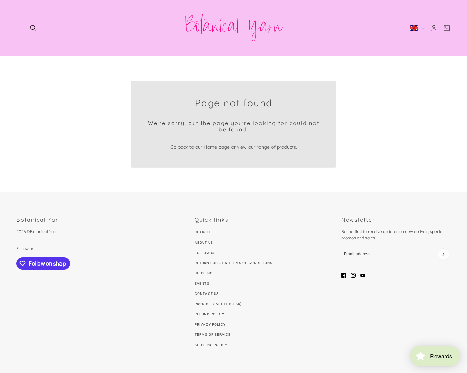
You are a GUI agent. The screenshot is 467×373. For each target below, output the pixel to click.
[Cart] (447, 28)
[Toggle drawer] (20, 28)
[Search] (33, 28)
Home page (217, 147)
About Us (204, 242)
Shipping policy (211, 345)
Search (202, 232)
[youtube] (362, 275)
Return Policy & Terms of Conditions (233, 263)
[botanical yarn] (233, 28)
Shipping (204, 273)
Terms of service (213, 334)
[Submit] (443, 254)
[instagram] (353, 275)
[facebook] (343, 275)
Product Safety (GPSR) (218, 304)
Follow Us (205, 253)
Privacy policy (210, 324)
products (286, 147)
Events (202, 283)
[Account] (434, 28)
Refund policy (209, 314)
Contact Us (207, 294)
